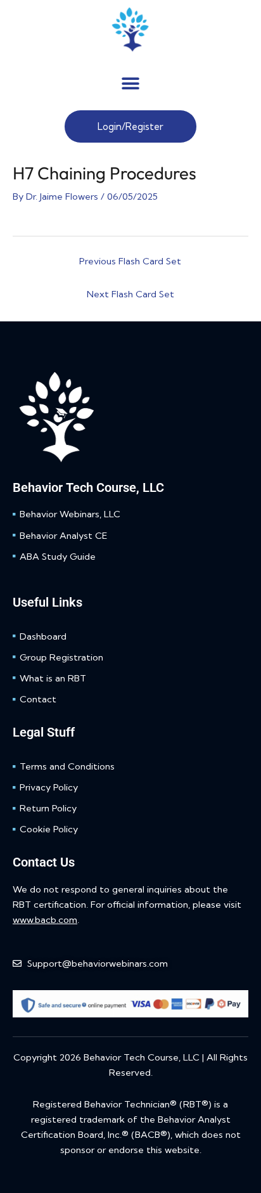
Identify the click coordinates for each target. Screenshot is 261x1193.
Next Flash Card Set (130, 294)
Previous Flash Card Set (130, 261)
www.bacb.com (45, 919)
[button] (130, 83)
